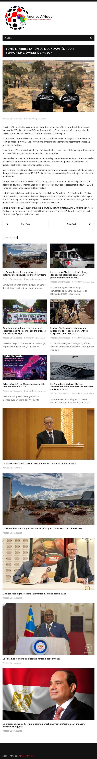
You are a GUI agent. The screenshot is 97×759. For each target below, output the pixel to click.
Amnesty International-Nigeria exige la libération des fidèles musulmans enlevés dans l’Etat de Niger (24, 331)
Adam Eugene (40, 338)
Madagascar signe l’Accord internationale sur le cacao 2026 (34, 593)
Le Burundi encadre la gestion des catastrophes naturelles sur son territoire (24, 273)
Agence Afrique (40, 119)
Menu (9, 38)
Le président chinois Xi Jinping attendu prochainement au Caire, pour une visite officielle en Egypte (44, 725)
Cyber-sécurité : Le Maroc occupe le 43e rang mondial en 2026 (24, 385)
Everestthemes (27, 755)
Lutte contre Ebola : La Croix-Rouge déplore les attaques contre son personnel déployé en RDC (69, 275)
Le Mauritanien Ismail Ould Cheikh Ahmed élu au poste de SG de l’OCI (39, 463)
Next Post (71, 224)
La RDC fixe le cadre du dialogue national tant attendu (31, 658)
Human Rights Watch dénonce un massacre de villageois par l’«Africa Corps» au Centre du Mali (69, 331)
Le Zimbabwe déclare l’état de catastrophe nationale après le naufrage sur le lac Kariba (71, 387)
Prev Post (25, 224)
